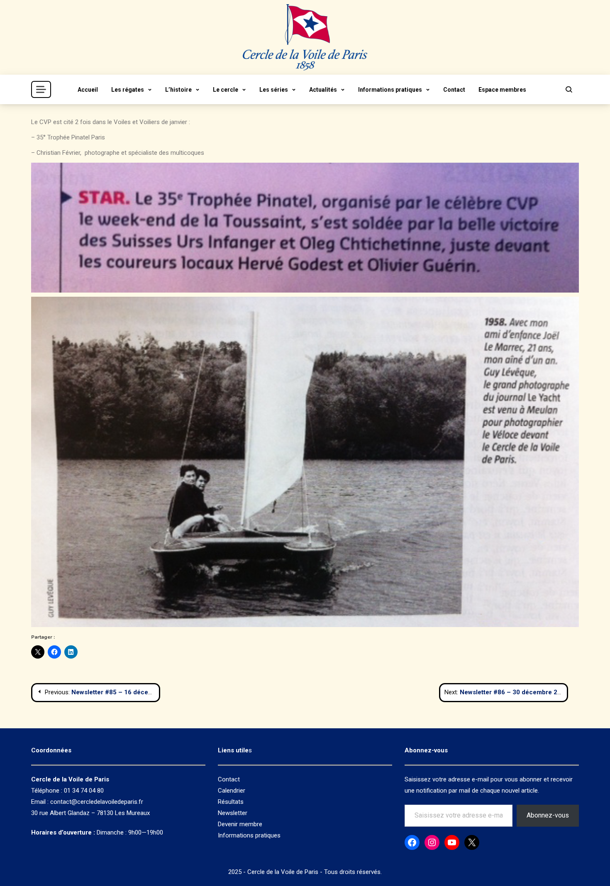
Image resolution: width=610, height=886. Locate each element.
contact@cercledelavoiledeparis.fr (96, 801)
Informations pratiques (390, 89)
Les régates (127, 89)
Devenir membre (240, 824)
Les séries (273, 89)
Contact (454, 89)
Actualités (323, 89)
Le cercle (225, 89)
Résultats (231, 801)
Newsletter (232, 813)
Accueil (88, 89)
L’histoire (178, 89)
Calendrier (231, 790)
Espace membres (502, 89)
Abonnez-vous (548, 815)
